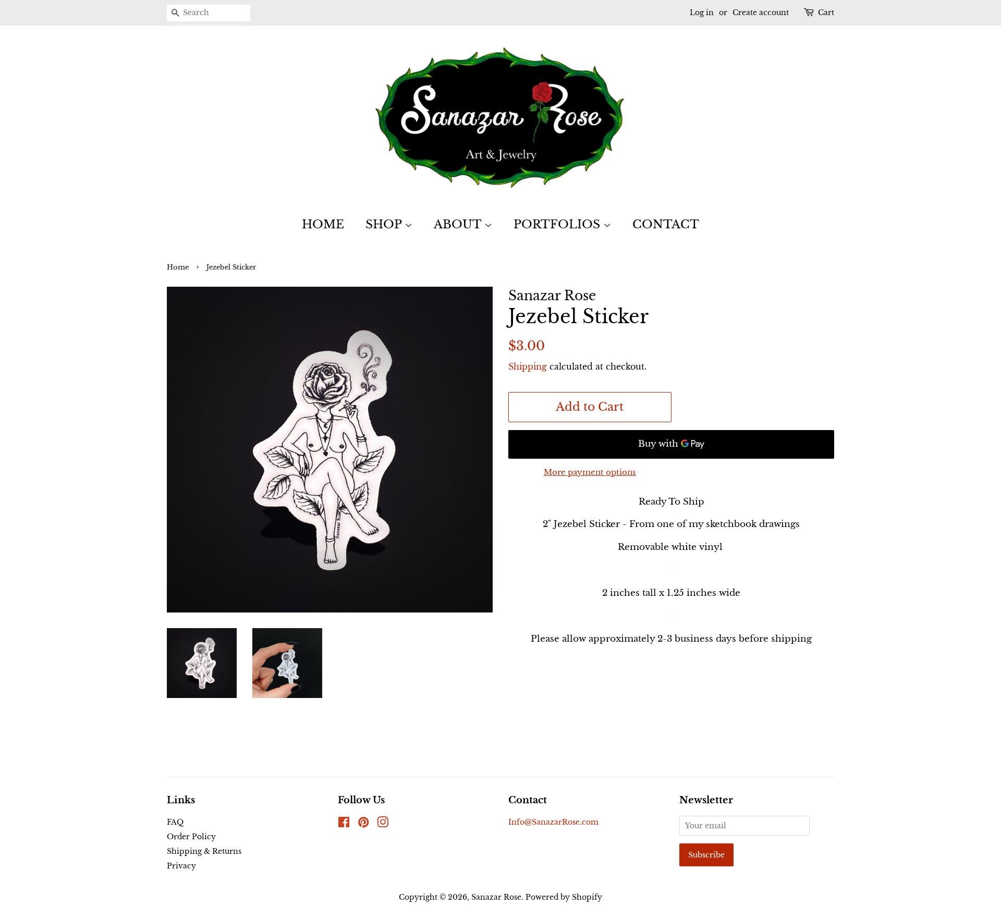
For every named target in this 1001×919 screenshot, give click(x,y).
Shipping (527, 366)
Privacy (181, 866)
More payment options (590, 472)
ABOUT (459, 224)
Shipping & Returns (204, 851)
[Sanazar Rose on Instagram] (382, 824)
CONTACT (665, 224)
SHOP (385, 224)
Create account (761, 12)
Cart (826, 12)
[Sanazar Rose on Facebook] (344, 824)
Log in (702, 12)
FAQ (175, 822)
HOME (323, 224)
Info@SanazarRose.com (553, 822)
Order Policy (191, 836)
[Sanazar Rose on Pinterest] (363, 824)
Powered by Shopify (564, 897)
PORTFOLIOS (558, 224)
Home (178, 267)
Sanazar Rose (496, 897)
